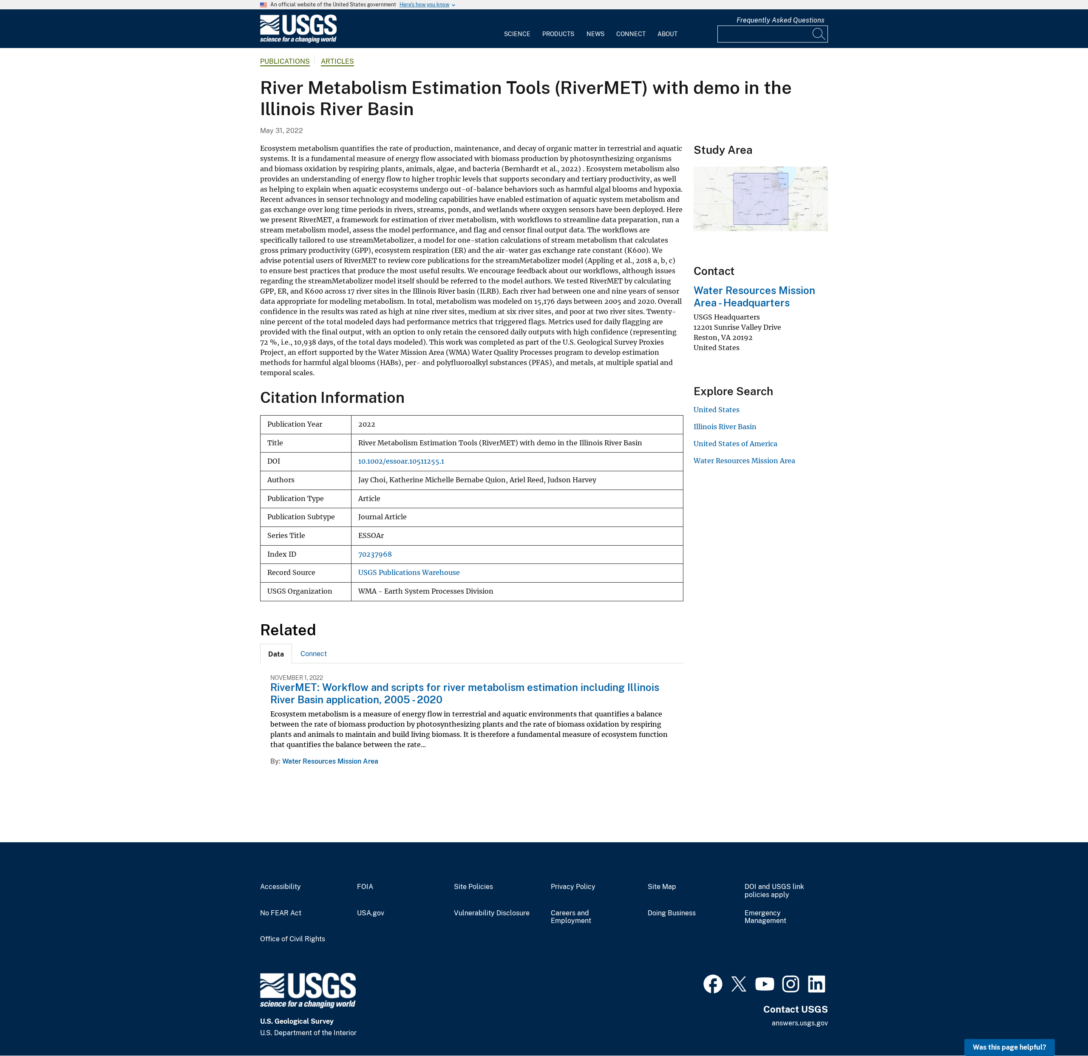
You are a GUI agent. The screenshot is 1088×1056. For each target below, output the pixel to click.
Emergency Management (765, 917)
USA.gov (370, 913)
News (595, 34)
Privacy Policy (573, 887)
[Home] (298, 41)
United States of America (735, 443)
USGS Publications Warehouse (409, 573)
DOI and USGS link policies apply (774, 891)
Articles (337, 61)
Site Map (662, 887)
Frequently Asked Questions (780, 20)
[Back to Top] (1057, 1025)
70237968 (375, 554)
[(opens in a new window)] (713, 983)
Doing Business (672, 913)
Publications (285, 61)
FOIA (365, 887)
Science (517, 34)
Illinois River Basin (725, 426)
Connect (631, 34)
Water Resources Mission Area (330, 761)
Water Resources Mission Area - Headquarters (754, 296)
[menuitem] (517, 28)
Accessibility (280, 887)
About (667, 34)
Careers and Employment (571, 917)
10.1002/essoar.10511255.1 (401, 461)
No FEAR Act (280, 913)
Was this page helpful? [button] (1009, 1047)
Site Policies (473, 887)
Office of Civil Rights (292, 939)
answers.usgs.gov (800, 1023)
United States (717, 409)
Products (558, 34)
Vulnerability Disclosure (492, 913)
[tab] (276, 653)
